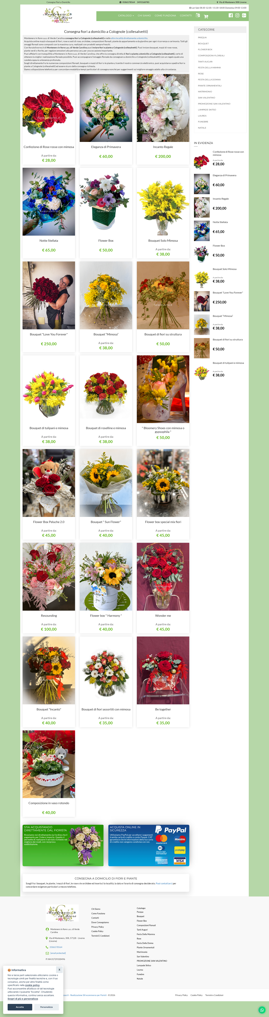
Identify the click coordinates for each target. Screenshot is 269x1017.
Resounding (49, 615)
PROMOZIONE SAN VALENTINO (214, 103)
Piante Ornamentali (210, 85)
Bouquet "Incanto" (49, 709)
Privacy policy (97, 927)
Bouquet (203, 43)
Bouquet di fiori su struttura (163, 334)
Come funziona (98, 913)
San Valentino (206, 97)
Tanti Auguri (205, 61)
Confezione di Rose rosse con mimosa (49, 147)
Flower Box (105, 240)
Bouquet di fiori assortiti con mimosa (106, 709)
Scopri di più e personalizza (23, 998)
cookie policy (32, 985)
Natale (202, 127)
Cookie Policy (197, 995)
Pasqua (202, 37)
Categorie (206, 29)
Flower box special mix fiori (163, 522)
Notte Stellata (49, 240)
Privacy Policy (181, 995)
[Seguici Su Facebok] (229, 14)
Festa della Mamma (209, 67)
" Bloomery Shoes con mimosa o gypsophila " (163, 429)
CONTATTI (186, 15)
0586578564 (128, 2)
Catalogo (125, 15)
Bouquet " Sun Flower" (106, 522)
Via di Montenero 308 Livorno (232, 2)
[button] (197, 15)
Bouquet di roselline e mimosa (106, 428)
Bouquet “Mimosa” (106, 334)
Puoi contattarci (164, 883)
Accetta (20, 1007)
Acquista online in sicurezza (125, 829)
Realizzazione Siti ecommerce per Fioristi (88, 995)
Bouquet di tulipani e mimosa (49, 428)
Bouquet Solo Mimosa (163, 240)
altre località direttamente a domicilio (129, 38)
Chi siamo (95, 909)
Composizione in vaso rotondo (48, 803)
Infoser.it (65, 995)
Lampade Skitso (207, 109)
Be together (163, 709)
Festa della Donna (209, 79)
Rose (201, 73)
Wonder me (163, 615)
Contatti (95, 918)
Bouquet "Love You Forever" (49, 334)
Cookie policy (97, 931)
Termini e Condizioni (214, 995)
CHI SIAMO (144, 15)
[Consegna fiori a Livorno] (58, 14)
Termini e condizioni (100, 936)
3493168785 (143, 2)
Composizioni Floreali (211, 55)
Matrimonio (205, 91)
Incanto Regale (163, 147)
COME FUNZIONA (165, 15)
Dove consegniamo (100, 922)
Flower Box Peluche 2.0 (48, 522)
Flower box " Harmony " (106, 615)
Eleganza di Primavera (106, 147)
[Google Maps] (244, 14)
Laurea (202, 115)
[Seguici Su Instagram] (236, 14)
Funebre (203, 121)
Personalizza (46, 1007)
